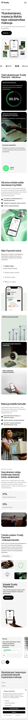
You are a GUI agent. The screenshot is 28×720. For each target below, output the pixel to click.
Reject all (14, 712)
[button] (25, 2)
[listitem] (14, 267)
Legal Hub (17, 715)
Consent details (7, 715)
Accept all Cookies (14, 708)
